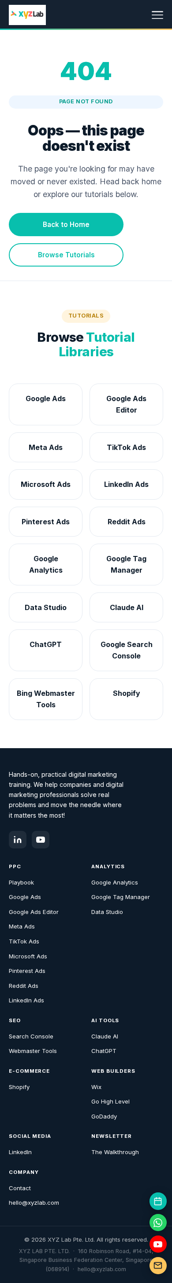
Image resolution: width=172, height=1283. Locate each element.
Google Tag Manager (120, 896)
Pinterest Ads (27, 970)
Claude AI (104, 1036)
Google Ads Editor (34, 911)
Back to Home (66, 224)
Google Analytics (114, 882)
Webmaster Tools (33, 1050)
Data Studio (107, 911)
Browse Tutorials (66, 255)
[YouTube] (40, 839)
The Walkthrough (115, 1151)
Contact (20, 1188)
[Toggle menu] (157, 15)
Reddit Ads (23, 985)
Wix (96, 1086)
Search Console (31, 1036)
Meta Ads (22, 926)
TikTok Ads (24, 941)
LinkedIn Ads (26, 1000)
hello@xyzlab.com (34, 1202)
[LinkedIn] (17, 839)
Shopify (19, 1086)
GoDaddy (104, 1116)
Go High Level (110, 1101)
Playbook (21, 882)
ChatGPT (103, 1050)
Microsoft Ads (28, 956)
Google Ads (25, 896)
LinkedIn (20, 1151)
